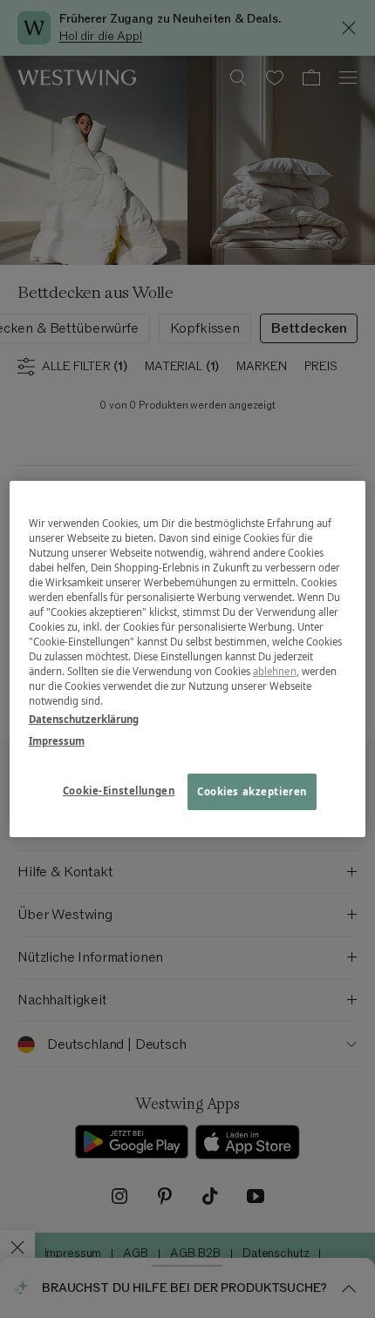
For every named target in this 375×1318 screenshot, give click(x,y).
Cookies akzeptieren (252, 792)
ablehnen (275, 671)
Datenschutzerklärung (84, 719)
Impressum (57, 740)
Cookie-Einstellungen (118, 791)
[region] (188, 659)
